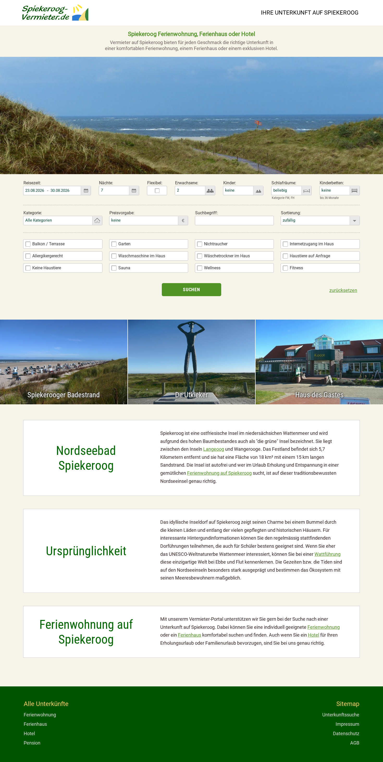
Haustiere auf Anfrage (310, 255)
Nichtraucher (215, 243)
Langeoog (213, 449)
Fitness (296, 267)
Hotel (313, 635)
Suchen (191, 289)
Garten (124, 243)
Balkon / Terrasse (48, 243)
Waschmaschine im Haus (141, 255)
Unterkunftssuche (340, 714)
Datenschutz (346, 733)
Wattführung (327, 554)
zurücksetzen (343, 290)
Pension (32, 743)
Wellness (212, 267)
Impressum (347, 724)
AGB (354, 743)
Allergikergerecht (47, 255)
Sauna (124, 267)
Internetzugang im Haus (312, 243)
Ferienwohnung (323, 627)
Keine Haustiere (46, 267)
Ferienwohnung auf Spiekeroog (219, 473)
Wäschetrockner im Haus (227, 255)
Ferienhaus (189, 635)
